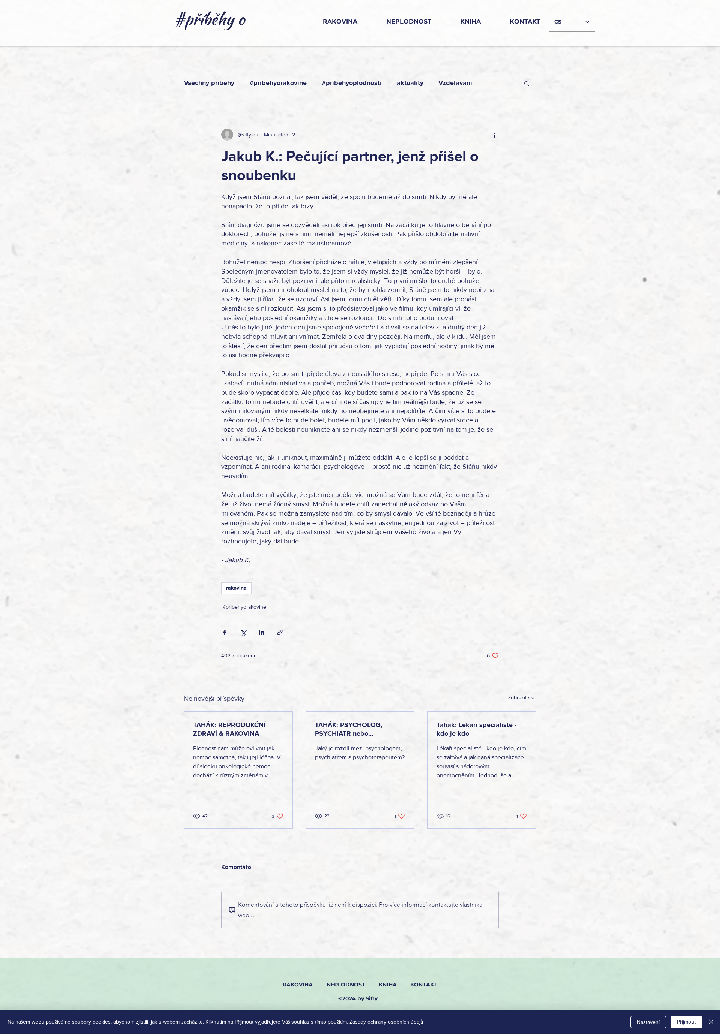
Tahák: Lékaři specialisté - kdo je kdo (476, 729)
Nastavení (648, 1022)
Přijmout (686, 1022)
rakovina (236, 588)
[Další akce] (494, 134)
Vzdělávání (455, 83)
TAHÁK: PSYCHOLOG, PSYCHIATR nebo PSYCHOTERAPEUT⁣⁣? (348, 729)
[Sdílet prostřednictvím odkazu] (280, 632)
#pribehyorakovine (278, 83)
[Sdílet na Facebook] (224, 632)
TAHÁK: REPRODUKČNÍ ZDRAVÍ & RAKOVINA (229, 729)
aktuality (410, 83)
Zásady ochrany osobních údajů (386, 1022)
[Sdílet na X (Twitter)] (243, 632)
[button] (526, 83)
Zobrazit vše (522, 697)
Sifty (372, 998)
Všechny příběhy (209, 83)
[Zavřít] (711, 1022)
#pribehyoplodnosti (352, 83)
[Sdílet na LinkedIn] (261, 632)
